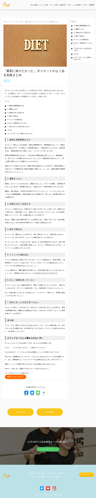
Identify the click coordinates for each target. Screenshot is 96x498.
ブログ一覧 (20, 412)
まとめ (10, 130)
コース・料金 (54, 5)
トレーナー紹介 (43, 5)
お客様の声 (62, 5)
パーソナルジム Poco (24, 352)
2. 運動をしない (13, 109)
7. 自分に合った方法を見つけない (19, 126)
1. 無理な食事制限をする (16, 105)
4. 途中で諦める (13, 116)
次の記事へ (49, 412)
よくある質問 (77, 5)
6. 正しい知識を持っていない (17, 123)
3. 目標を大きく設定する (16, 112)
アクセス (84, 5)
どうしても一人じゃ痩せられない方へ (20, 133)
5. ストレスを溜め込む (15, 119)
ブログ (69, 5)
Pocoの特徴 (34, 5)
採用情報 (91, 5)
